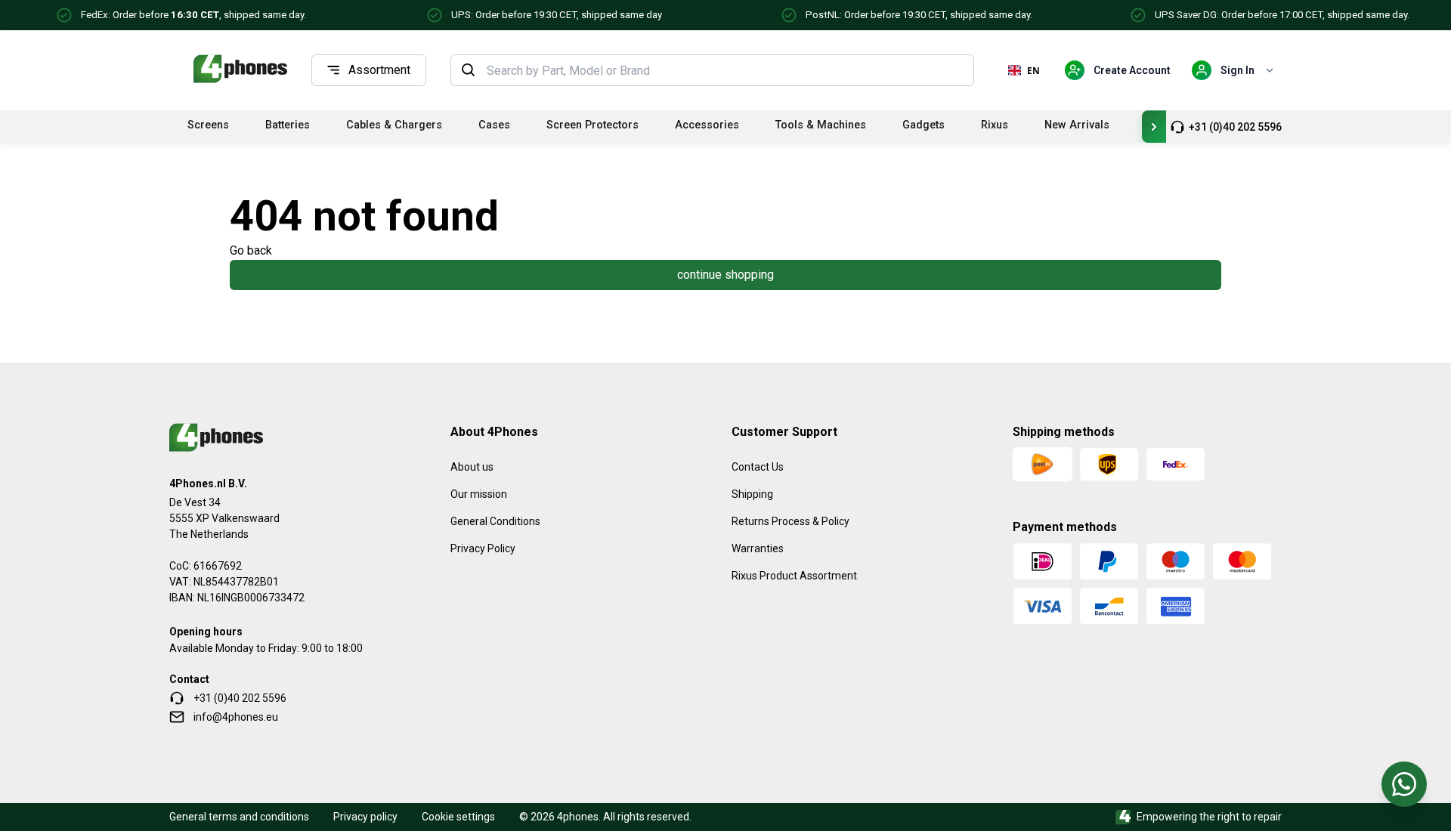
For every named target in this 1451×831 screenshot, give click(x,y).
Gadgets (923, 125)
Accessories (707, 125)
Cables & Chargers (394, 125)
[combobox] (725, 70)
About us (471, 467)
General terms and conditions (239, 817)
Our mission (478, 494)
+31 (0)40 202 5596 (1235, 127)
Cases (494, 125)
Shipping (752, 494)
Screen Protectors (592, 125)
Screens (208, 125)
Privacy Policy (482, 548)
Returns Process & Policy (790, 521)
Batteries (287, 125)
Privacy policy (365, 817)
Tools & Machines (820, 125)
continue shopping (725, 274)
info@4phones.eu (235, 717)
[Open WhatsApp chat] (1404, 784)
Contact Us (758, 467)
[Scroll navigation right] (1154, 126)
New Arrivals (1076, 125)
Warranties (758, 548)
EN (1033, 70)
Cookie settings (458, 817)
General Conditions (495, 521)
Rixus (994, 125)
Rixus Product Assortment (794, 576)
